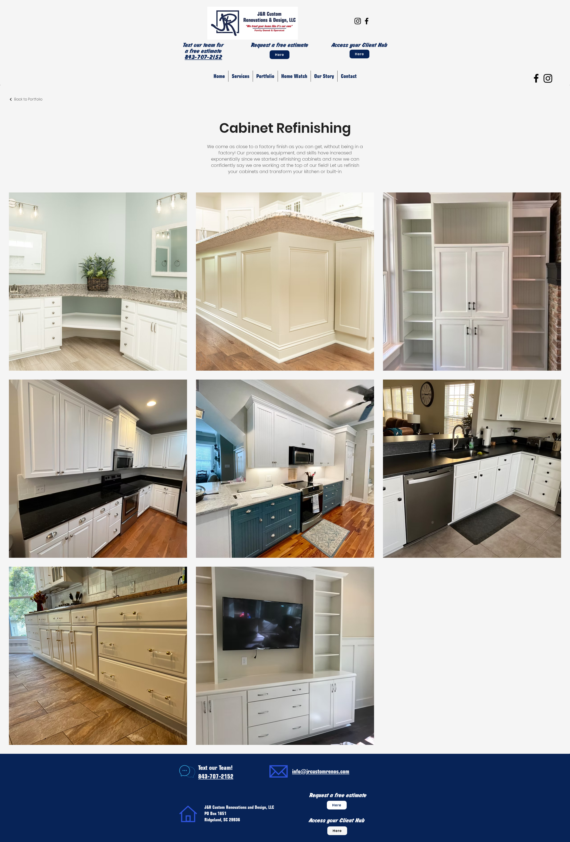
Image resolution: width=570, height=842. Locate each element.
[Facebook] (366, 21)
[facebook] (536, 78)
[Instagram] (357, 21)
